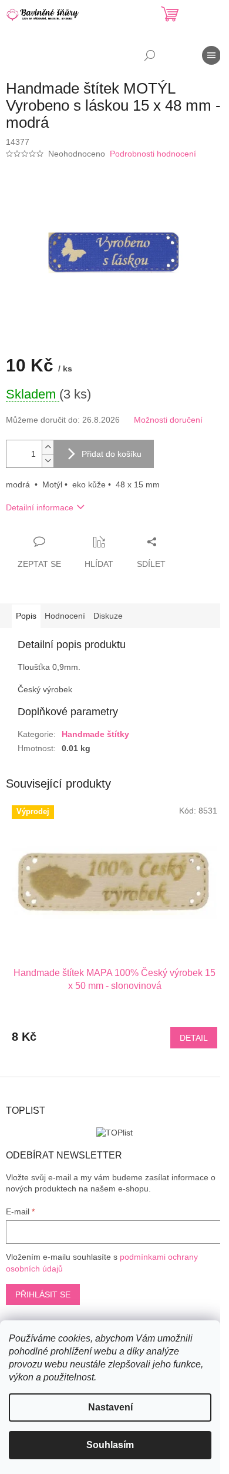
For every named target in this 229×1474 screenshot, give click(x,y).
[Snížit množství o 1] (47, 460)
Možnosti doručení (168, 419)
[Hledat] (149, 55)
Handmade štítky (95, 734)
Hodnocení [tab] (65, 615)
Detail (194, 1038)
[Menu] (211, 55)
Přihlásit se (42, 1294)
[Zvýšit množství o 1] (47, 447)
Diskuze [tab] (108, 615)
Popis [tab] (26, 615)
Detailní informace (39, 507)
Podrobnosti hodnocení (153, 153)
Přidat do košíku (112, 454)
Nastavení (110, 1407)
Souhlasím (110, 1445)
